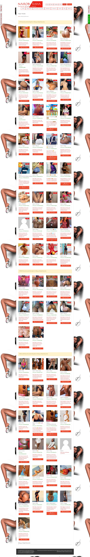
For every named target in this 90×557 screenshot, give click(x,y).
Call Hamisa (38, 212)
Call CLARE (24, 297)
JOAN (37, 338)
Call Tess (24, 75)
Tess (23, 64)
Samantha (66, 229)
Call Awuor (66, 265)
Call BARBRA (52, 100)
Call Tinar (52, 485)
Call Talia (52, 73)
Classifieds (56, 4)
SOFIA (23, 338)
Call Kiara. (38, 296)
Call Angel (24, 154)
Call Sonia (24, 461)
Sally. (37, 503)
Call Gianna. (38, 321)
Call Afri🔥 (38, 459)
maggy (65, 503)
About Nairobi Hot (50, 550)
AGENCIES (48, 8)
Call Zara (66, 99)
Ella (23, 422)
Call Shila (38, 405)
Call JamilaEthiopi (66, 184)
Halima (65, 313)
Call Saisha (66, 212)
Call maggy (66, 511)
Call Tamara (52, 296)
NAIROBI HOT (28, 551)
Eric (23, 229)
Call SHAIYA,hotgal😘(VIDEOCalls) (52, 157)
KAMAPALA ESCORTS (30, 552)
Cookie (23, 397)
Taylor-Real (38, 370)
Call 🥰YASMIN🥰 (52, 183)
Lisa (36, 38)
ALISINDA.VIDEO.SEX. (51, 424)
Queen (37, 116)
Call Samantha (66, 237)
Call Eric (24, 238)
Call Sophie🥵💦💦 (52, 239)
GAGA (65, 288)
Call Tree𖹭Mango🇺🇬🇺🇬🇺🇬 (51, 129)
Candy (51, 38)
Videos (52, 4)
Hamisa (37, 204)
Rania (23, 529)
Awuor (65, 256)
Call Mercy (66, 431)
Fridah (51, 397)
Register (69, 4)
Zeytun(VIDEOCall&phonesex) (25, 176)
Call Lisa (38, 47)
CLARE (23, 288)
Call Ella (24, 431)
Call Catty (66, 486)
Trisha (51, 256)
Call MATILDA (25, 322)
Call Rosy (52, 460)
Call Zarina (24, 100)
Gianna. (37, 313)
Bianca (37, 145)
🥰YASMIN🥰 (53, 175)
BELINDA (66, 38)
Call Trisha (52, 264)
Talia (51, 64)
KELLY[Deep (25, 504)
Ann (23, 477)
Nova (23, 38)
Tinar (51, 475)
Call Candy (52, 48)
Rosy (51, 450)
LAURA (65, 372)
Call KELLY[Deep (24, 513)
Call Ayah (38, 264)
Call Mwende (38, 486)
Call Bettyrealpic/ (52, 513)
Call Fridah (52, 405)
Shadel (37, 91)
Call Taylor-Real (38, 380)
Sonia (23, 450)
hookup (65, 550)
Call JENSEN (24, 213)
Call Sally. (38, 511)
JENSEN (24, 204)
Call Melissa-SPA (38, 72)
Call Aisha (38, 238)
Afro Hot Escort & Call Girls (42, 550)
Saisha (65, 204)
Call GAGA (66, 297)
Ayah (37, 256)
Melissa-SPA (38, 64)
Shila (37, 397)
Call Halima (66, 322)
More (60, 4)
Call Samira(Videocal (66, 74)
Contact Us (54, 8)
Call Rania (24, 539)
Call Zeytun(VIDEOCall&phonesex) (24, 187)
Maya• (65, 145)
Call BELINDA (66, 48)
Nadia (65, 116)
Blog (65, 8)
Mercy (65, 422)
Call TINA (38, 183)
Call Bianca (38, 154)
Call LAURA (66, 381)
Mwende (38, 477)
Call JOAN (38, 348)
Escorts (47, 4)
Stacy (23, 256)
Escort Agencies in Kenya (58, 550)
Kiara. (37, 288)
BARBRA (52, 91)
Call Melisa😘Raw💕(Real (38, 434)
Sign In (64, 4)
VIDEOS (69, 8)
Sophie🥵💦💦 (53, 229)
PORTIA (51, 313)
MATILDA (24, 313)
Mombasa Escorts (68, 551)
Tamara (51, 288)
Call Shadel (38, 99)
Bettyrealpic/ (52, 503)
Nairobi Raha (29, 8)
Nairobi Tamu (69, 550)
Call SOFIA (24, 347)
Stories (60, 8)
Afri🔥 (37, 450)
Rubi (51, 204)
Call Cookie (24, 406)
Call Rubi (52, 212)
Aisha (37, 229)
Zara (65, 91)
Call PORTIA (52, 322)
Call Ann (25, 487)
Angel (23, 145)
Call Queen (38, 124)
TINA (37, 175)
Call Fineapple (66, 406)
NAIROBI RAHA (59, 551)
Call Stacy (24, 264)
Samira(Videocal (67, 64)
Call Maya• (66, 155)
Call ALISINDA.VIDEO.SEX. (52, 434)
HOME (23, 8)
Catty (65, 477)
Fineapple (66, 397)
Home (19, 16)
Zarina (23, 91)
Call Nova (24, 47)
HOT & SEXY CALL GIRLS (38, 8)
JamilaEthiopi (67, 175)
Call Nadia (66, 124)
